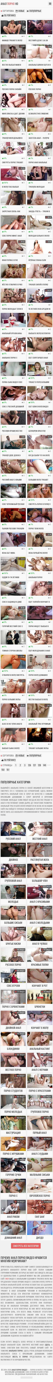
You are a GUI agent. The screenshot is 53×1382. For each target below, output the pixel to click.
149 (44, 765)
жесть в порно (20, 1356)
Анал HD (9, 4)
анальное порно (16, 1350)
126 (29, 765)
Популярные (35, 11)
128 (39, 765)
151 (8, 769)
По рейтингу (9, 15)
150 (2, 769)
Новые (21, 11)
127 (34, 765)
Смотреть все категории (26, 1246)
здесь (47, 1344)
